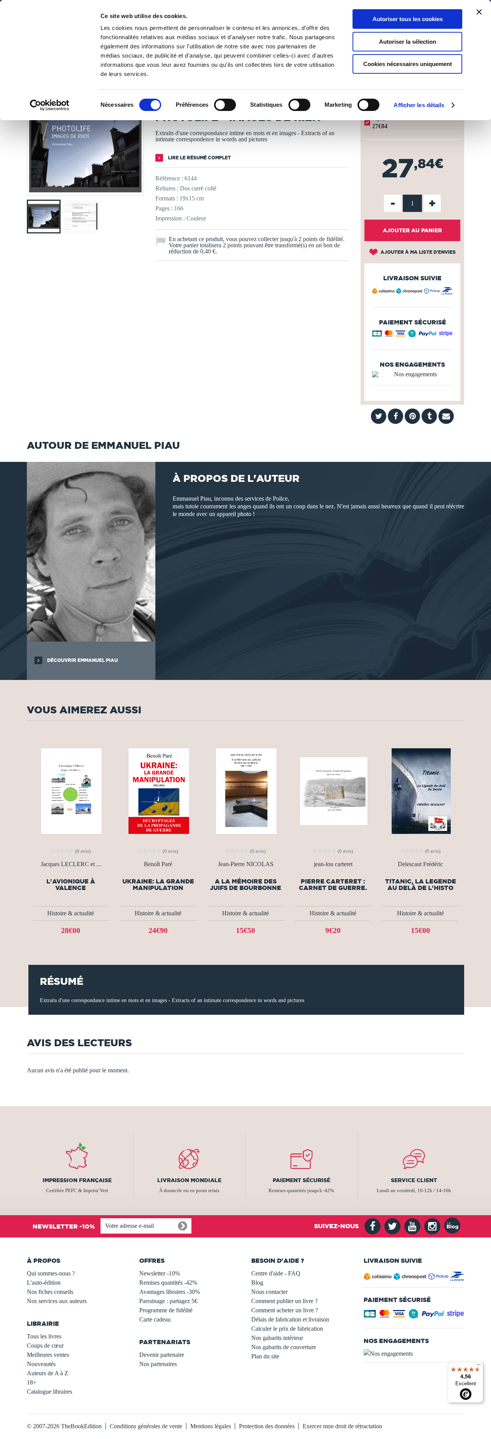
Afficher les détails (419, 105)
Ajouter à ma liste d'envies (417, 252)
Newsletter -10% (159, 1273)
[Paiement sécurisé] (412, 335)
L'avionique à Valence (70, 884)
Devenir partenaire (161, 1354)
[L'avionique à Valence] (70, 790)
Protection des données (267, 1426)
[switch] (225, 105)
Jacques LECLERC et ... (71, 864)
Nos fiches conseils (50, 1291)
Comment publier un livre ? (284, 1301)
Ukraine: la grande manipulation (158, 884)
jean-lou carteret (333, 864)
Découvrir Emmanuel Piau (82, 660)
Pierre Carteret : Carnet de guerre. (333, 884)
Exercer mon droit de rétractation (342, 1426)
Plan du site (265, 1356)
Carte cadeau (155, 1319)
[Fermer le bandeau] (479, 12)
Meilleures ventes (48, 1354)
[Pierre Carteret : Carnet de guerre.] (333, 790)
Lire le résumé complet (199, 157)
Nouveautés (41, 1364)
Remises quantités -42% (168, 1282)
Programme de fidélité (166, 1310)
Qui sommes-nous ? (51, 1273)
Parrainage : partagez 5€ (168, 1301)
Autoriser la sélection (407, 41)
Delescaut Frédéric (420, 864)
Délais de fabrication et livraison (290, 1319)
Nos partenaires (158, 1364)
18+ (31, 1382)
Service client (414, 1180)
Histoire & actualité (70, 913)
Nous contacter (269, 1291)
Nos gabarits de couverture (283, 1347)
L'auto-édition (44, 1282)
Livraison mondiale (189, 1180)
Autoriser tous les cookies (407, 19)
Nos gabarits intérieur (277, 1338)
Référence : (169, 178)
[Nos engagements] (412, 374)
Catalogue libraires (49, 1391)
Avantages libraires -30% (169, 1291)
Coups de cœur (45, 1345)
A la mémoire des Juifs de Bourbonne (245, 884)
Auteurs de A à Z (47, 1373)
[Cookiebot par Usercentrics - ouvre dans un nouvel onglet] (49, 105)
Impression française (77, 1180)
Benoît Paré (158, 864)
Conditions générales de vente (146, 1426)
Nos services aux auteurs (57, 1301)
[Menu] (478, 1366)
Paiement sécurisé (301, 1180)
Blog (257, 1282)
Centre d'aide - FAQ (275, 1273)
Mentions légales (210, 1426)
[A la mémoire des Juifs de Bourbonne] (245, 790)
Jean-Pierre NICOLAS (246, 864)
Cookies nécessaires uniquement (407, 64)
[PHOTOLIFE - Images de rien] (85, 190)
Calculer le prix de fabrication (287, 1328)
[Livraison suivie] (412, 292)
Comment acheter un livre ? (284, 1310)
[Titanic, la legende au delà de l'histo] (420, 790)
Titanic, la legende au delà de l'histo (420, 884)
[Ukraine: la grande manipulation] (158, 790)
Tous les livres (44, 1336)
